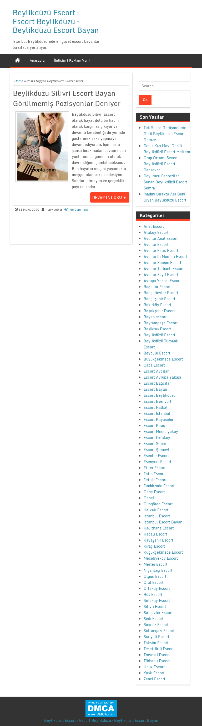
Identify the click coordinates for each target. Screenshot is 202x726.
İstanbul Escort (157, 516)
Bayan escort (155, 317)
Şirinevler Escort (158, 613)
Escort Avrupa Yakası (162, 377)
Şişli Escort (154, 619)
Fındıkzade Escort (159, 486)
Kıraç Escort (154, 546)
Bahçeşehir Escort (159, 299)
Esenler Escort (156, 456)
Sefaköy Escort (157, 600)
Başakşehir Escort (159, 311)
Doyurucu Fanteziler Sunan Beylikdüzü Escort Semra (165, 182)
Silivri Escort (155, 606)
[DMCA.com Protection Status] (101, 708)
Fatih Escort (154, 474)
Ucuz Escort (154, 667)
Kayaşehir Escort (158, 540)
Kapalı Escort (155, 534)
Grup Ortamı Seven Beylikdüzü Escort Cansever (160, 164)
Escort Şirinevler (158, 450)
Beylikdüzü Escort (159, 335)
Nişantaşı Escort (158, 570)
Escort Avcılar (156, 371)
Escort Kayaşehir (158, 419)
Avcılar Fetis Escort (161, 250)
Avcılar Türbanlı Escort (164, 269)
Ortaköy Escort (157, 588)
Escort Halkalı (156, 407)
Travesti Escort (157, 655)
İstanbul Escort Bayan (163, 522)
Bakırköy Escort (157, 305)
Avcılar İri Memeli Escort (165, 256)
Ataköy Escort (156, 232)
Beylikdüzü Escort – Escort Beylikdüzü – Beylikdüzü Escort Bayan (56, 21)
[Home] (17, 60)
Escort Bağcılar (157, 383)
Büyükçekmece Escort (163, 359)
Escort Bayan (155, 389)
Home (18, 80)
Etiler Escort (155, 468)
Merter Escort (156, 564)
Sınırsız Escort (156, 625)
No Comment (79, 209)
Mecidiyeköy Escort (161, 558)
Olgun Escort (155, 576)
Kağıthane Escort (159, 528)
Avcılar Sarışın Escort (162, 262)
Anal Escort (154, 226)
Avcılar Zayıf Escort (161, 275)
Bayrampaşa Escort (161, 323)
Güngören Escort (158, 504)
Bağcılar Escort (157, 287)
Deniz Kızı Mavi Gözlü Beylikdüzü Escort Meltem (167, 149)
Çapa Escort (154, 365)
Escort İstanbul (157, 413)
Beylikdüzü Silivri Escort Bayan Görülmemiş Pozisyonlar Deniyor (66, 98)
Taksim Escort (156, 643)
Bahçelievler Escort (161, 293)
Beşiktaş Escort (157, 329)
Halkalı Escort (156, 510)
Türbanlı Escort (157, 661)
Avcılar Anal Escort (161, 238)
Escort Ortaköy (157, 437)
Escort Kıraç (154, 425)
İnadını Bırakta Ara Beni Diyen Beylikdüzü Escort (165, 197)
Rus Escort (153, 594)
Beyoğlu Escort (157, 353)
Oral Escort (154, 582)
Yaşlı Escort (154, 673)
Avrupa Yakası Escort (162, 281)
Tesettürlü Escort (159, 649)
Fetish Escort (155, 480)
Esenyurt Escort (157, 462)
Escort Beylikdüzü (159, 395)
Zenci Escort (154, 679)
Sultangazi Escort (159, 631)
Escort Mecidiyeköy (161, 431)
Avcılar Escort (156, 244)
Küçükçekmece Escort (163, 552)
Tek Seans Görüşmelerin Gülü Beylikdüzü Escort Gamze (165, 134)
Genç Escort (154, 492)
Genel (149, 498)
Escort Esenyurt (157, 401)
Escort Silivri (155, 444)
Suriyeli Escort (156, 637)
